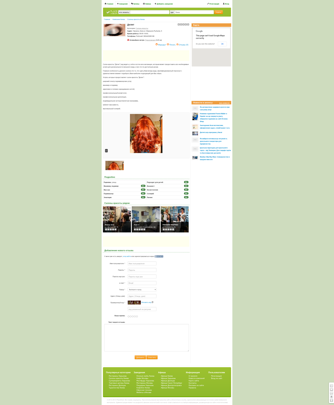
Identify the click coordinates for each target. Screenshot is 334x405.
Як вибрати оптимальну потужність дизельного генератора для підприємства (213, 141)
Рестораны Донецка (117, 385)
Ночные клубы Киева (145, 375)
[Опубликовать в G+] (331, 393)
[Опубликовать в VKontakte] (331, 396)
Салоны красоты (142, 28)
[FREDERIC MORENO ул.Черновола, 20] (175, 219)
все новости (224, 102)
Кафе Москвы (142, 378)
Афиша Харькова (168, 378)
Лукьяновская (150, 40)
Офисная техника (144, 390)
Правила (192, 387)
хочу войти (127, 256)
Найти (218, 12)
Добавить (140, 357)
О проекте (193, 375)
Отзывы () (183, 44)
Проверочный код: (118, 302)
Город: (122, 289)
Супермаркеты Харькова (119, 380)
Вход (227, 4)
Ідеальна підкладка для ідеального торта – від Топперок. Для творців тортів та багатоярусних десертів (215, 150)
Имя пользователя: (117, 263)
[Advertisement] (114, 43)
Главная (109, 4)
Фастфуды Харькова (145, 380)
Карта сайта (194, 380)
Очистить (152, 357)
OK (222, 44)
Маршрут (162, 44)
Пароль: (121, 270)
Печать (172, 44)
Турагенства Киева (117, 387)
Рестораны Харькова (118, 375)
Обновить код (146, 302)
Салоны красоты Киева (119, 378)
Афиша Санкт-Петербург (171, 383)
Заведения (123, 4)
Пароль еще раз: (119, 276)
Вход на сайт (216, 378)
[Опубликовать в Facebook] (331, 385)
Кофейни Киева (143, 387)
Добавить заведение (164, 4)
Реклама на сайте (196, 385)
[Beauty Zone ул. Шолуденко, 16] (117, 219)
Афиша (148, 4)
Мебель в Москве (143, 392)
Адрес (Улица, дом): (118, 296)
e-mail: (122, 283)
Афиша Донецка (168, 380)
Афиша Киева (167, 375)
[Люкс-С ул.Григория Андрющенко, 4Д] (146, 219)
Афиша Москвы (167, 387)
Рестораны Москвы (144, 383)
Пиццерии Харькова (145, 385)
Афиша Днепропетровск (171, 385)
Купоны (136, 4)
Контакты (192, 383)
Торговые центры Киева (119, 383)
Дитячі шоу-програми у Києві (211, 132)
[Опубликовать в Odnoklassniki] (331, 400)
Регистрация (214, 4)
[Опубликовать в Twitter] (331, 389)
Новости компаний (197, 378)
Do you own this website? (205, 44)
